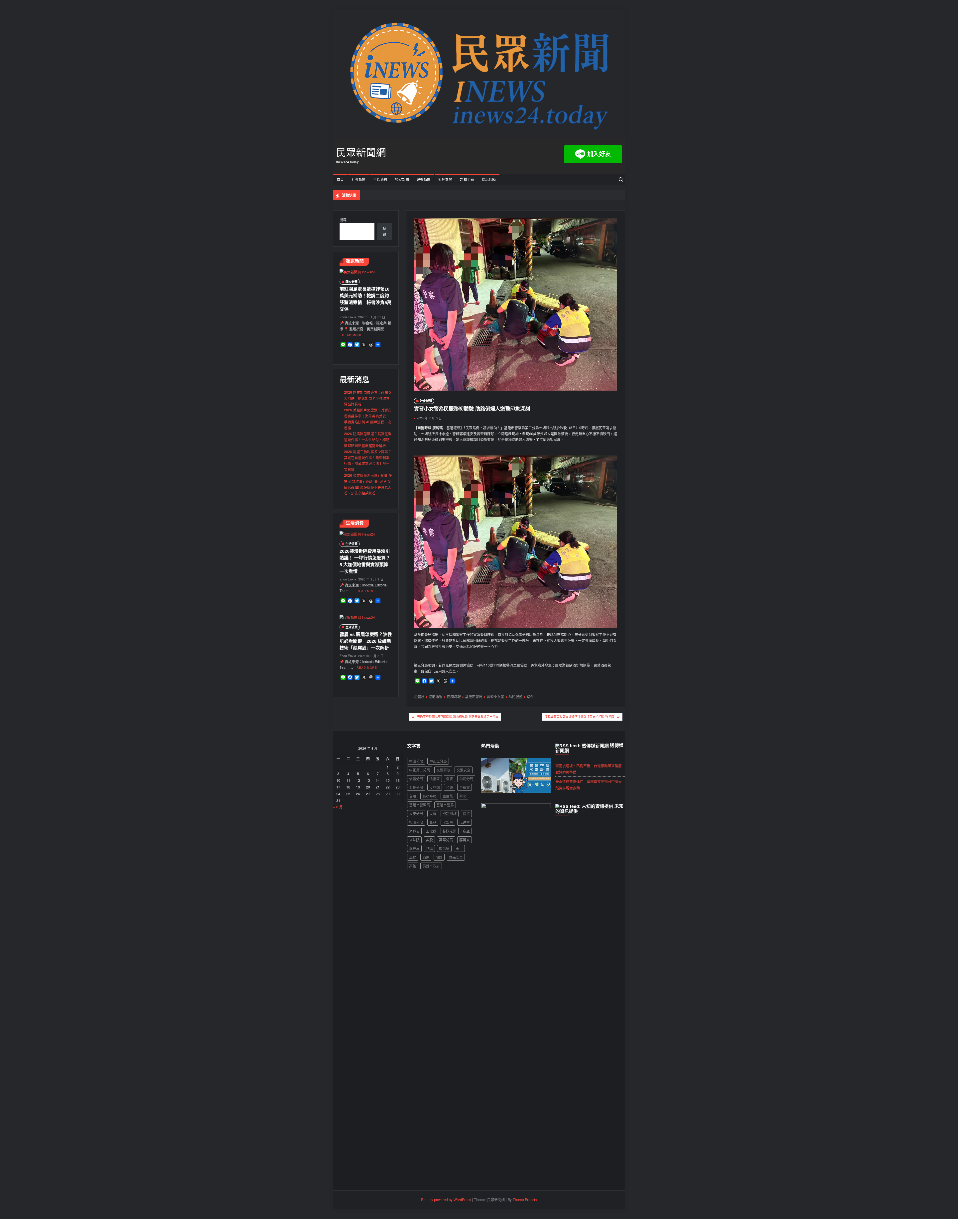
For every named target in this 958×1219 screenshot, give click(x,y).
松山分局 (416, 822)
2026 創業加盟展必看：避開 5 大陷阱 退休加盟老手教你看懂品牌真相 (367, 398)
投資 (466, 813)
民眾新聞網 (361, 152)
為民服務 (515, 696)
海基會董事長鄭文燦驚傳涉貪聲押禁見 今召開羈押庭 (579, 716)
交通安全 (464, 769)
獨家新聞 (402, 180)
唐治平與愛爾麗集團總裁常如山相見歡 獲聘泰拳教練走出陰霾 (457, 716)
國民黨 (448, 795)
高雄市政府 (431, 865)
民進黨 (464, 822)
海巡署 (414, 830)
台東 (449, 787)
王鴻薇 (431, 830)
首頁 (340, 180)
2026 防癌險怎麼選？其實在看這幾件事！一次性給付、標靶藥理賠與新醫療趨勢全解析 (367, 439)
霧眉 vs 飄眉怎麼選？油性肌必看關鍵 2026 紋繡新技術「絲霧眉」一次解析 (366, 641)
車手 (459, 848)
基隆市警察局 (419, 804)
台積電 (464, 787)
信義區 (434, 778)
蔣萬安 (464, 839)
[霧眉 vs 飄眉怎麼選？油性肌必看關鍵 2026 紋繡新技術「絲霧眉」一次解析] (357, 617)
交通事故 (443, 769)
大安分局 (416, 813)
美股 (429, 839)
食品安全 (456, 857)
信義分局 (416, 778)
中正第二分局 (419, 769)
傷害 (449, 778)
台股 (412, 795)
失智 (432, 813)
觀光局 (414, 848)
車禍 (412, 857)
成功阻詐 (450, 813)
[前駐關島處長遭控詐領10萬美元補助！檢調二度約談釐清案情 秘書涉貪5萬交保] (357, 271)
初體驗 (419, 696)
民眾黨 (448, 822)
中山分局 (416, 761)
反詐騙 (434, 787)
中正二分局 (438, 761)
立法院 (414, 839)
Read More (352, 335)
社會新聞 (358, 180)
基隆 (462, 795)
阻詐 (439, 857)
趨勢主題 (467, 180)
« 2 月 (338, 806)
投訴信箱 (489, 180)
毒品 (432, 822)
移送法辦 (450, 830)
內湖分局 (466, 778)
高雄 (412, 865)
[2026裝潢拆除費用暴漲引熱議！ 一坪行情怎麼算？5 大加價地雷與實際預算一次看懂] (357, 533)
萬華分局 (446, 839)
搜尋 (343, 219)
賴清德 (444, 848)
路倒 (530, 696)
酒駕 (425, 857)
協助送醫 (436, 696)
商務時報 (454, 696)
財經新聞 (445, 180)
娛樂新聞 (424, 180)
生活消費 (380, 180)
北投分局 (416, 787)
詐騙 (429, 848)
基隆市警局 (473, 696)
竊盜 (466, 830)
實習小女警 (495, 696)
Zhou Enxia (348, 317)
